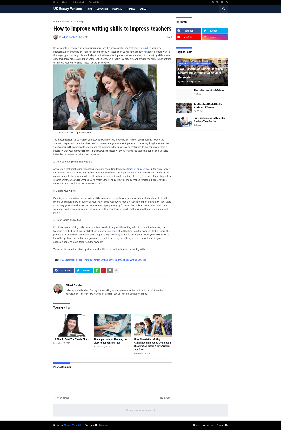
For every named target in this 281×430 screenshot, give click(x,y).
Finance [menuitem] (131, 8)
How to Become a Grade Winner (209, 90)
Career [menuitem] (143, 8)
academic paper (109, 231)
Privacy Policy (79, 2)
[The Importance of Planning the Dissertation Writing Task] (112, 325)
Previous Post (62, 397)
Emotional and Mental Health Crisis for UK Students (208, 106)
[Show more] (116, 270)
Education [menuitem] (102, 8)
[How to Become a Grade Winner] (184, 94)
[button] (223, 9)
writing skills (145, 48)
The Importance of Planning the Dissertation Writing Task (110, 341)
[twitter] (217, 2)
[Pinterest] (103, 270)
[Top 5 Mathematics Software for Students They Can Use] (184, 122)
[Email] (110, 270)
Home (56, 2)
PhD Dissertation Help (73, 21)
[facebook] (213, 2)
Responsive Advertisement (140, 410)
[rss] (227, 2)
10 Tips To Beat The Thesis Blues (71, 339)
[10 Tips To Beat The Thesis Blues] (72, 325)
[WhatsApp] (97, 270)
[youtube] (222, 2)
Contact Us (94, 2)
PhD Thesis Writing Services (132, 260)
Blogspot (103, 425)
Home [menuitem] (89, 8)
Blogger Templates (73, 425)
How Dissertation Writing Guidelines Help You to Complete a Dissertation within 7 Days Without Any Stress (152, 344)
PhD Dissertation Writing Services (100, 260)
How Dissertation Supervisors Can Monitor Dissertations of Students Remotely (200, 73)
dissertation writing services (135, 169)
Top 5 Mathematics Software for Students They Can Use (209, 120)
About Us (66, 2)
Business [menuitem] (117, 8)
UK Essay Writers (67, 9)
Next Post (165, 397)
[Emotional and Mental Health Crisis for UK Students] (184, 108)
